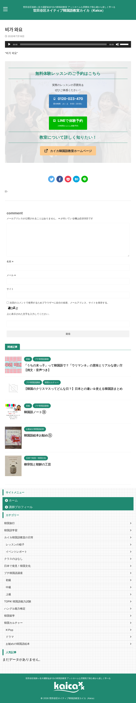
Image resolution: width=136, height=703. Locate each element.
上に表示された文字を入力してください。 (29, 313)
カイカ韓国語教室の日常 (18, 537)
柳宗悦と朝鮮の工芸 (37, 464)
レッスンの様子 (15, 544)
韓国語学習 (10, 530)
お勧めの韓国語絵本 (18, 643)
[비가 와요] (76, 179)
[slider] (124, 44)
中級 (8, 587)
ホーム (13, 500)
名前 (10, 261)
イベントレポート (16, 551)
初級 (8, 580)
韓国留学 (9, 615)
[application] (68, 44)
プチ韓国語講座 (13, 573)
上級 (8, 594)
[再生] (9, 44)
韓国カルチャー (13, 622)
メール (11, 275)
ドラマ (10, 636)
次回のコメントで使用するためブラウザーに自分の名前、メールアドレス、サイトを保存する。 (59, 302)
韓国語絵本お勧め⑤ (38, 435)
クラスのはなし (13, 558)
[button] (68, 101)
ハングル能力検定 (14, 608)
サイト (10, 288)
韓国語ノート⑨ (35, 412)
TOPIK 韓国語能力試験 (17, 601)
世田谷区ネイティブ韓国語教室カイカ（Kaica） (69, 10)
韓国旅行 (9, 523)
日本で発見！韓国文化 (17, 565)
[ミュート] (117, 44)
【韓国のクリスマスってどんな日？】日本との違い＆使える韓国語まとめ (73, 388)
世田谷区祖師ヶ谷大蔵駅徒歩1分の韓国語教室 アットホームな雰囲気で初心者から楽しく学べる (68, 678)
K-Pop (9, 630)
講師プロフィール (21, 507)
